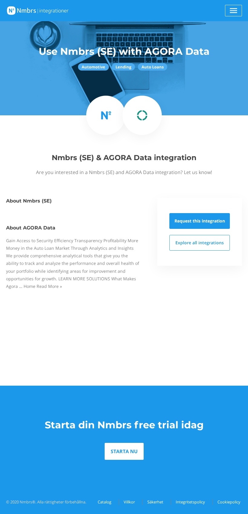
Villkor (129, 502)
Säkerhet (155, 502)
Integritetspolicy (190, 502)
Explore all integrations (199, 242)
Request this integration (200, 221)
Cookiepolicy (228, 502)
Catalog (104, 502)
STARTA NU (124, 451)
